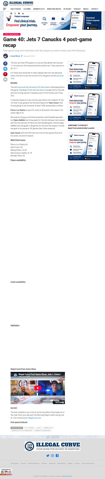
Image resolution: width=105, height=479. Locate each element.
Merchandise (61, 463)
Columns (27, 9)
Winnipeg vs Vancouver (42, 430)
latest (39, 428)
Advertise (52, 463)
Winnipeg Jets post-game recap (22, 430)
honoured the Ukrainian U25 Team (31, 87)
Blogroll (70, 463)
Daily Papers (16, 9)
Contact (94, 9)
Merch (85, 9)
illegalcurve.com (34, 417)
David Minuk (15, 56)
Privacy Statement (88, 463)
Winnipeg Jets (39, 9)
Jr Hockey (67, 9)
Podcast (77, 9)
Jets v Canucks (29, 428)
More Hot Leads (67, 476)
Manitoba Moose (54, 9)
